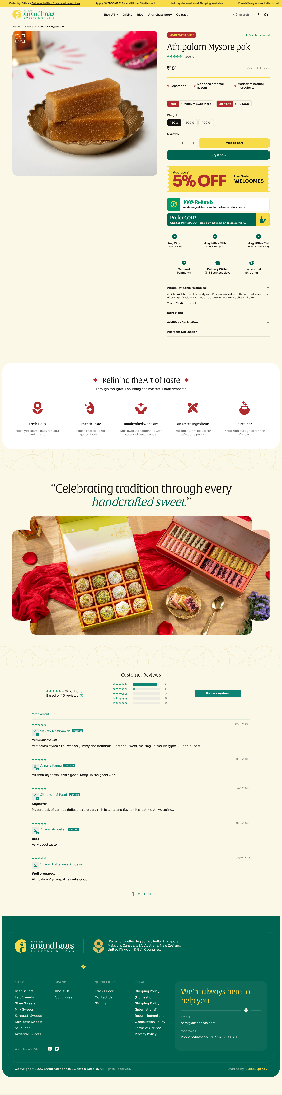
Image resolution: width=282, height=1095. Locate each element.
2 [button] (139, 894)
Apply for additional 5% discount (75, 3)
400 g (208, 123)
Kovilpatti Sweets (29, 1022)
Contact (182, 14)
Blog (140, 14)
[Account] (259, 14)
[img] (39, 725)
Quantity (173, 134)
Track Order (104, 991)
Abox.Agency (256, 1069)
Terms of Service (148, 1028)
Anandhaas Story (160, 14)
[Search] (235, 14)
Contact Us (104, 997)
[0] (266, 14)
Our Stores (63, 997)
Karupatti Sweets (28, 1016)
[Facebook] (50, 1048)
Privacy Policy (146, 1034)
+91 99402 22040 (223, 1037)
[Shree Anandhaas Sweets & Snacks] (34, 14)
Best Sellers (24, 991)
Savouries (22, 1028)
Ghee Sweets (25, 1003)
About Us (62, 991)
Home (16, 26)
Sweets (28, 26)
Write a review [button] (217, 693)
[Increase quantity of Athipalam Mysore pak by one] (193, 143)
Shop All (109, 14)
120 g (175, 123)
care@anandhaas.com (198, 1023)
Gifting (128, 14)
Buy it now (218, 155)
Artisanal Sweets (28, 1034)
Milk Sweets (24, 1010)
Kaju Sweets (24, 997)
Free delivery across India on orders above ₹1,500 (218, 3)
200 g (192, 123)
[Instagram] (56, 1048)
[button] (174, 56)
